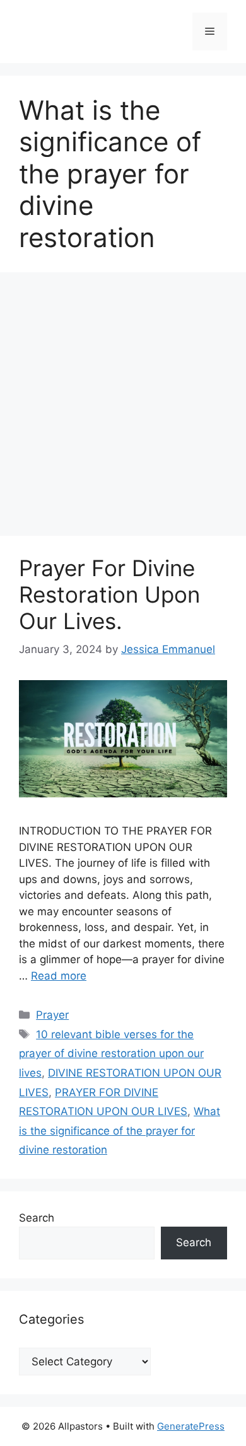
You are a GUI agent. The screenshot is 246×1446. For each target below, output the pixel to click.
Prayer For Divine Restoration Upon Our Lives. (109, 594)
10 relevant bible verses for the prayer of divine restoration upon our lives (111, 1053)
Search (36, 1218)
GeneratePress (191, 1426)
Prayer (52, 1015)
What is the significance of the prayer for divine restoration (119, 1130)
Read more (58, 975)
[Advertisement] (123, 408)
